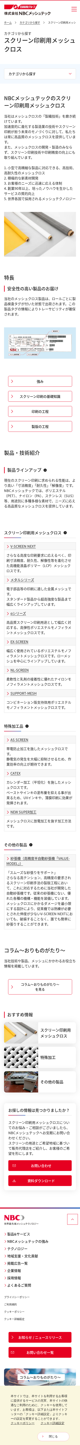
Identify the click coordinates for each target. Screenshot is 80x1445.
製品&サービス (18, 1234)
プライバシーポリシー (17, 1297)
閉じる (53, 1436)
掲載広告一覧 (17, 1263)
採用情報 (14, 1277)
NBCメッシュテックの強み (27, 1241)
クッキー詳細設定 (14, 1319)
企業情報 (14, 1270)
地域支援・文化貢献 (22, 1255)
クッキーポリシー (14, 1311)
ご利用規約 (10, 1304)
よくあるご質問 (19, 1285)
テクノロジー (17, 1248)
